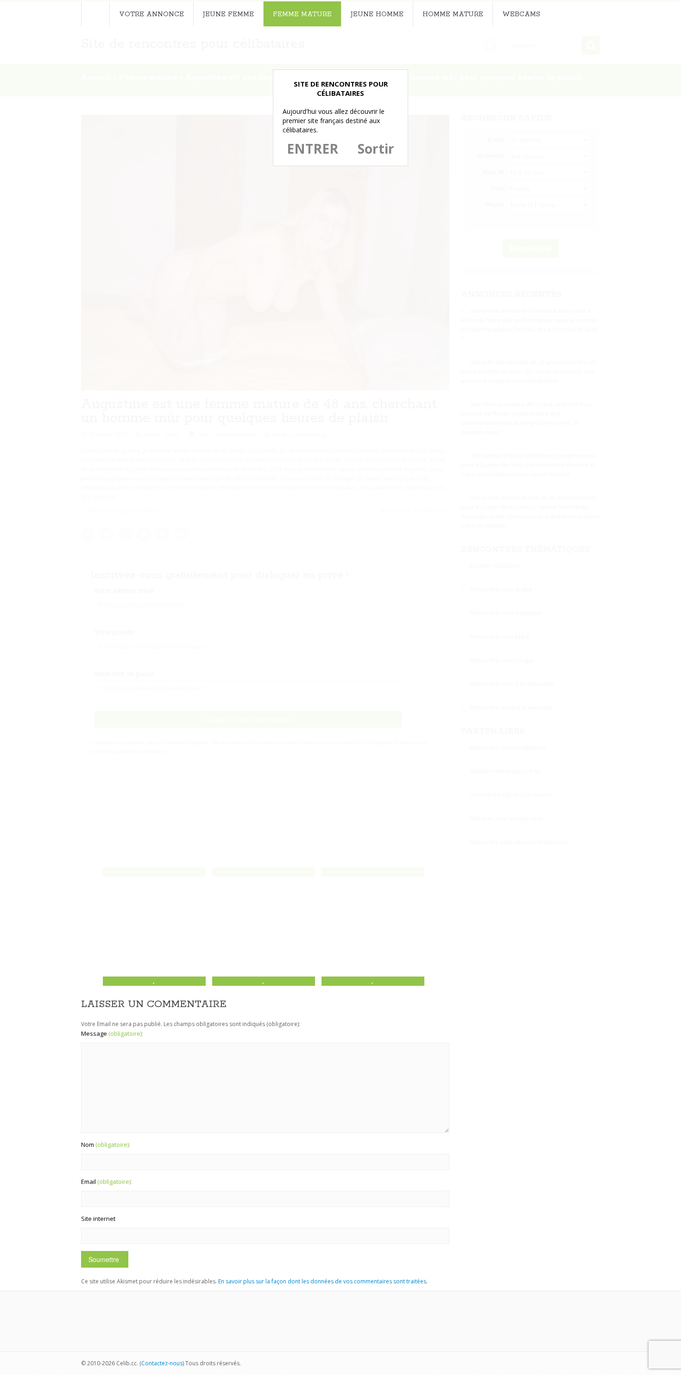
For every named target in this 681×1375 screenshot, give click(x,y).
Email (106, 1181)
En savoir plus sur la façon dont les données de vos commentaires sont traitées (322, 1281)
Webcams (521, 14)
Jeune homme (377, 14)
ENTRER (312, 148)
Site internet (98, 1218)
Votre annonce (151, 14)
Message (112, 1033)
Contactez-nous (162, 1363)
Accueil (95, 13)
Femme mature (302, 14)
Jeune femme (228, 14)
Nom (105, 1144)
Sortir (376, 148)
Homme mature (452, 14)
